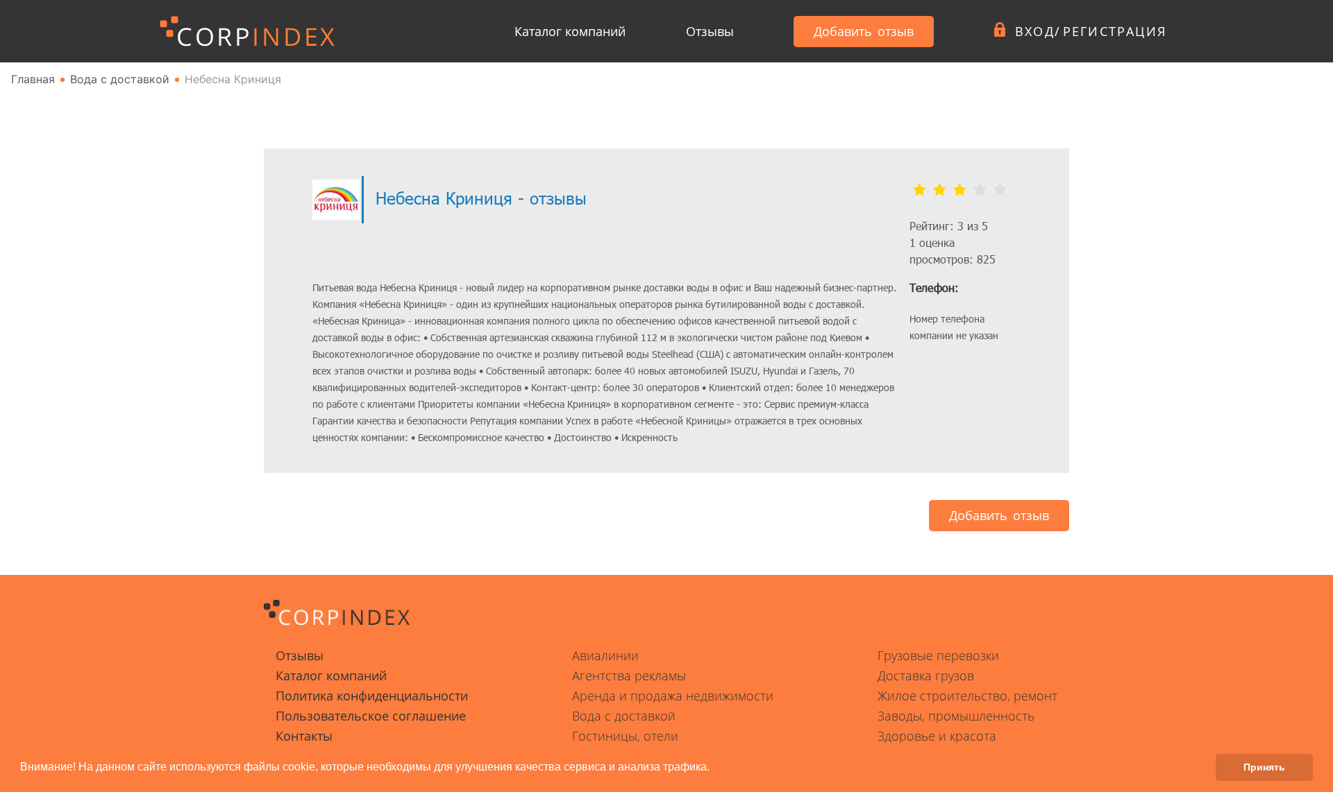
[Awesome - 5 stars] (1000, 190)
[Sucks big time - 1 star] (919, 190)
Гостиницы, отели (625, 736)
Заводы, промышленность (956, 715)
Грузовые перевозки (938, 655)
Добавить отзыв (864, 31)
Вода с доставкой (624, 715)
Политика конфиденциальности (372, 695)
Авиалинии (605, 655)
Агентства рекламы (629, 675)
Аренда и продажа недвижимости (672, 695)
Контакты (304, 736)
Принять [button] (1264, 767)
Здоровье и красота (937, 736)
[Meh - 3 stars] (960, 190)
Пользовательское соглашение (371, 715)
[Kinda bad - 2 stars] (940, 190)
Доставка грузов (926, 675)
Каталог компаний (570, 31)
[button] (714, 768)
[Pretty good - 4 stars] (980, 190)
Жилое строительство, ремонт (967, 695)
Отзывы (710, 31)
